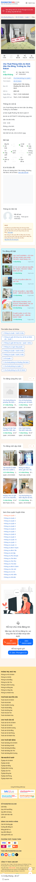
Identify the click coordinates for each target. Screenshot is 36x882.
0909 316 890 (12, 867)
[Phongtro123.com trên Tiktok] (16, 856)
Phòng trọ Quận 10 (10, 540)
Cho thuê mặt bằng (8, 740)
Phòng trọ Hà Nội (6, 677)
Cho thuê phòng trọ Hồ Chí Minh (14, 370)
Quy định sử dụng (6, 812)
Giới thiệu (4, 807)
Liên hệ (3, 817)
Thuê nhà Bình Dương (7, 705)
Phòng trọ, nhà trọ (8, 672)
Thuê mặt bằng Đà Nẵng (8, 748)
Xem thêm (10, 232)
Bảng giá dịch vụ (6, 829)
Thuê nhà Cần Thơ (6, 713)
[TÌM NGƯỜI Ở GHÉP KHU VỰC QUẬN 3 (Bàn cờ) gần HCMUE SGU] (10, 458)
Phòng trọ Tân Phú (10, 561)
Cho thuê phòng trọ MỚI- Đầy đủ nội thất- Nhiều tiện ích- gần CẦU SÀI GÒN (26, 497)
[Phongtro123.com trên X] (13, 856)
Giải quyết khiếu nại (7, 835)
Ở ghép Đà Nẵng (6, 766)
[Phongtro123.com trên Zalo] (9, 856)
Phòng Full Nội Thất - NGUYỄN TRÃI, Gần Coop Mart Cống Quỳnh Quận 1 (10, 429)
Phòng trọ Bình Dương (7, 685)
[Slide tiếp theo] (32, 35)
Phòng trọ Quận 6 (10, 529)
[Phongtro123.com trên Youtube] (6, 856)
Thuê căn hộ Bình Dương (8, 728)
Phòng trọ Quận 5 (10, 526)
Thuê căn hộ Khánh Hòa (8, 735)
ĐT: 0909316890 (11, 642)
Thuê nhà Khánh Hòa (7, 715)
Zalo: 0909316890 (26, 642)
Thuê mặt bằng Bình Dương (9, 753)
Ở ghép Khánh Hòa (6, 778)
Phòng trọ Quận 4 (10, 523)
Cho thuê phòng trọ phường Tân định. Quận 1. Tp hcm (9, 401)
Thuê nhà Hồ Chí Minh (7, 700)
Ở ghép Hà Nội (5, 763)
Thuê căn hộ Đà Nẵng (7, 730)
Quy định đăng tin (6, 832)
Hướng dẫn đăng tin (7, 827)
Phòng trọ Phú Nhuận (11, 556)
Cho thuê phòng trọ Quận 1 (22, 78)
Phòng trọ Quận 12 (10, 545)
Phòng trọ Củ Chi (9, 572)
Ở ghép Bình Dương (7, 768)
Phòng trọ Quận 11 (10, 542)
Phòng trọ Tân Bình (10, 558)
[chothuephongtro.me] (27, 796)
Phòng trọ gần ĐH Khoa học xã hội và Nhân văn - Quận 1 (18, 338)
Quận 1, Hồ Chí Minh (9, 407)
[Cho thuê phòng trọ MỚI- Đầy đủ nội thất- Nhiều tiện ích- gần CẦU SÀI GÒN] (26, 486)
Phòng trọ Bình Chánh (11, 566)
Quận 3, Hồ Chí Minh (9, 475)
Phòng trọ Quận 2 (10, 518)
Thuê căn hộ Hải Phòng (7, 733)
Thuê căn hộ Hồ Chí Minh (8, 722)
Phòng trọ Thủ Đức (10, 564)
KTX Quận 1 (8, 358)
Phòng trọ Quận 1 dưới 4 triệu (14, 333)
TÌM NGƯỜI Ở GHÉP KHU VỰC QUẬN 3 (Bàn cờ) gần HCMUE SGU (9, 469)
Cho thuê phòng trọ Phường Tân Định (16, 362)
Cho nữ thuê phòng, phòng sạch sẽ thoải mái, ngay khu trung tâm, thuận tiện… (25, 401)
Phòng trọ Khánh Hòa (7, 692)
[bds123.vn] (9, 792)
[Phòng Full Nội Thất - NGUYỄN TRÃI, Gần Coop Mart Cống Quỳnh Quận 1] (10, 418)
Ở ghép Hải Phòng (6, 776)
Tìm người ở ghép (7, 757)
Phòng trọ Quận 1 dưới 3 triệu (14, 351)
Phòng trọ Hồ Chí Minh (7, 674)
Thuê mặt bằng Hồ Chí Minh (9, 743)
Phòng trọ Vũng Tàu (7, 690)
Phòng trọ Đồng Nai (7, 687)
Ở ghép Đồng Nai (6, 773)
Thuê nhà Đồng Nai (6, 710)
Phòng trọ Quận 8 (10, 534)
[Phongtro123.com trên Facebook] (2, 856)
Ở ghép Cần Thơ (5, 771)
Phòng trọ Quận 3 (10, 521)
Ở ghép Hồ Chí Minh (7, 760)
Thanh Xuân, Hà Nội (24, 475)
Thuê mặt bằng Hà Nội (7, 745)
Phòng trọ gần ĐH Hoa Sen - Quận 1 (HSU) (17, 343)
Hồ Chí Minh (18, 81)
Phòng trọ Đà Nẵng (6, 680)
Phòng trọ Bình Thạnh (11, 548)
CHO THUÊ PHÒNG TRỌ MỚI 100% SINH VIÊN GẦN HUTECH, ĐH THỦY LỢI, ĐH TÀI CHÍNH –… (25, 429)
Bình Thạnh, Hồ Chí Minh (8, 503)
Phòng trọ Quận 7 (10, 531)
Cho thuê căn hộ (7, 720)
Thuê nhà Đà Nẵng (6, 708)
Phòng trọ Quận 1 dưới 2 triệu (14, 354)
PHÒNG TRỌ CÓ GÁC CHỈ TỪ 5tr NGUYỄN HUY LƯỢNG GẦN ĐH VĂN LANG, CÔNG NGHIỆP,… (10, 497)
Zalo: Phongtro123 (19, 652)
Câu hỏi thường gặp (7, 824)
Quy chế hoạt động (6, 809)
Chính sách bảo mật (6, 814)
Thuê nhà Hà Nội (6, 702)
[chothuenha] (27, 792)
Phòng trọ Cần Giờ (10, 569)
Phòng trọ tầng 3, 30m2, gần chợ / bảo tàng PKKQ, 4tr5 (25, 469)
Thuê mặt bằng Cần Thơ (8, 750)
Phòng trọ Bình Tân (10, 550)
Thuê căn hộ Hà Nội (6, 725)
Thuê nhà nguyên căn (9, 697)
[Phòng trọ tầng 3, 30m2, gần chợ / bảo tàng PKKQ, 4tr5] (26, 458)
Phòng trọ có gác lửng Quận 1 (14, 347)
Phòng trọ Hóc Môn (10, 574)
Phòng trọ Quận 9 (10, 537)
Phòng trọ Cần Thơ (6, 682)
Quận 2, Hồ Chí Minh (25, 503)
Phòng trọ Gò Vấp (9, 553)
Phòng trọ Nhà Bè (10, 577)
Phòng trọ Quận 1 (10, 515)
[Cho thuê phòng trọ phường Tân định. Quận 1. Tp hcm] (10, 390)
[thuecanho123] (9, 796)
